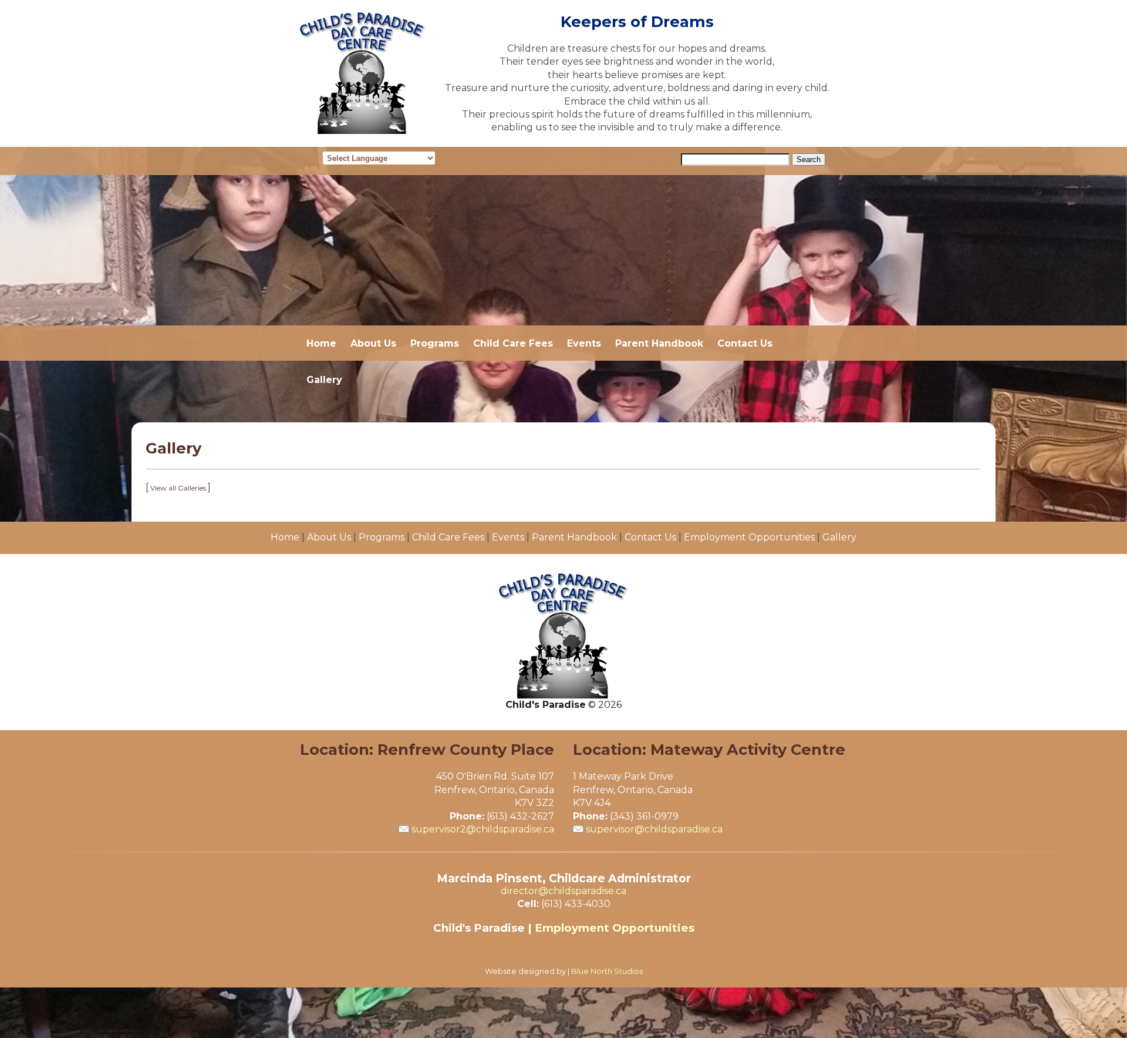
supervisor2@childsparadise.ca (482, 829)
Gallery (324, 379)
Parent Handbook (659, 343)
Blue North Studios (607, 971)
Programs (434, 343)
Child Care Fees (513, 343)
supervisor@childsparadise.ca (654, 829)
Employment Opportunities (749, 537)
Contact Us (744, 343)
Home (321, 343)
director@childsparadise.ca (563, 890)
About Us (373, 343)
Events (584, 343)
